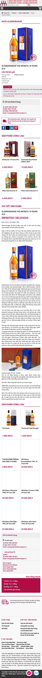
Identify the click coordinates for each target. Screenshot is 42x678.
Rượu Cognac (7, 563)
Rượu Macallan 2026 (8, 648)
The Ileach (5, 428)
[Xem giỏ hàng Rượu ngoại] (39, 9)
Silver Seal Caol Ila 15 (9, 191)
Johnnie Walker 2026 (26, 646)
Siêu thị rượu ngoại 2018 (20, 672)
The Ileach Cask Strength (30, 428)
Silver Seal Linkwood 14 (29, 191)
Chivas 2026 (15, 646)
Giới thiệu (4, 628)
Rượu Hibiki (29, 648)
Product (14, 13)
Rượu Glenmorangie (12, 21)
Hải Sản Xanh (21, 674)
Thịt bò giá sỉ (12, 674)
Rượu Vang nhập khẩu (9, 569)
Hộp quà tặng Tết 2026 (23, 644)
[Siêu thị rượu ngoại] (4, 3)
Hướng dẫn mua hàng (27, 626)
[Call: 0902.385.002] (29, 676)
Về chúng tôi (5, 626)
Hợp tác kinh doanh (7, 623)
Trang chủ (6, 13)
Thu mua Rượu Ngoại (8, 644)
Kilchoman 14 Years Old (10, 159)
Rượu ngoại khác (8, 571)
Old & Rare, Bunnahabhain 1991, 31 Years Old (29, 461)
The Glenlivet (20, 648)
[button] (3, 128)
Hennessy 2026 (21, 642)
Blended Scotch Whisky (10, 565)
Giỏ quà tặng (5, 646)
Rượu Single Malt (24, 13)
